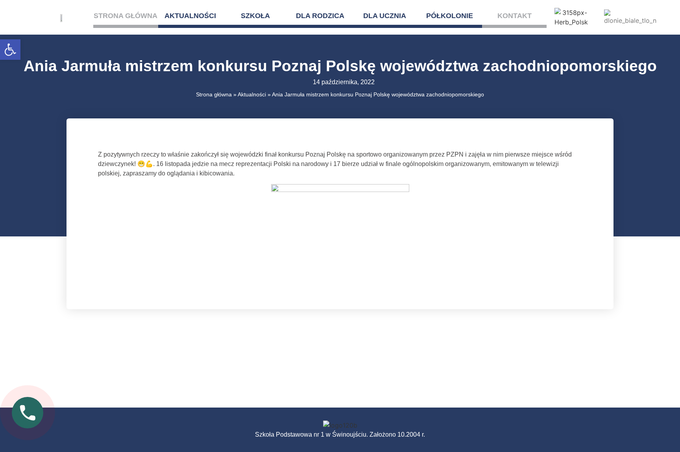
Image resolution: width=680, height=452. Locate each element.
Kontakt (514, 16)
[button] (10, 49)
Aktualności (190, 16)
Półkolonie (449, 16)
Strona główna (125, 16)
